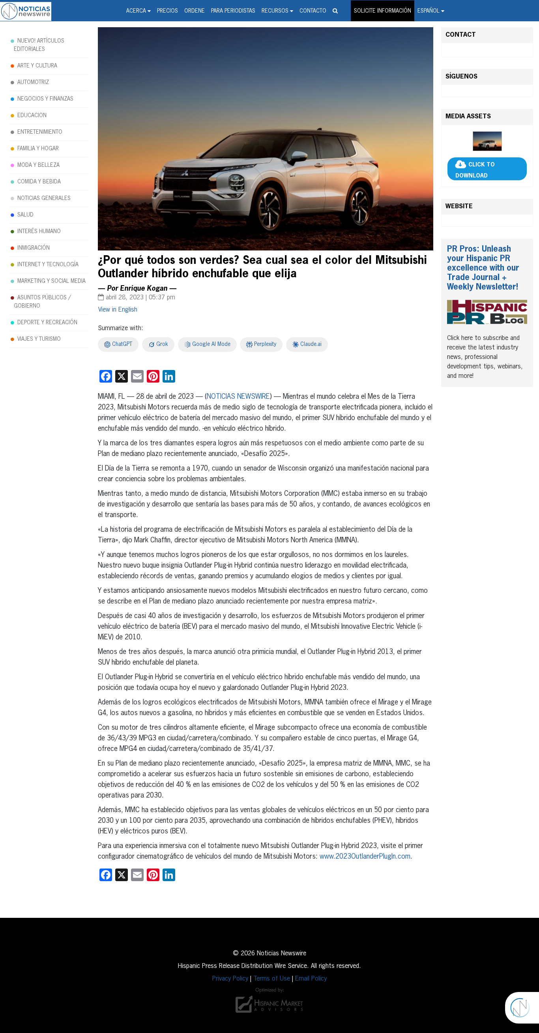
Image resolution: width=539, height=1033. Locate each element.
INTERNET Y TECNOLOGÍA (48, 264)
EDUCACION (32, 115)
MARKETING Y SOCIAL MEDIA (51, 281)
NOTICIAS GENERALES (44, 198)
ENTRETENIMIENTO (39, 132)
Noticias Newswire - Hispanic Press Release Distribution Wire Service (25, 11)
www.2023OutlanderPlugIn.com (365, 856)
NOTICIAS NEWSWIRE (238, 396)
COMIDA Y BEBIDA (39, 182)
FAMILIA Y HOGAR (38, 148)
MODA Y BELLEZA (38, 165)
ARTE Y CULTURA (37, 66)
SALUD (25, 215)
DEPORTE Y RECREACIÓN (47, 322)
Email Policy (311, 979)
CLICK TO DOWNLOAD (475, 170)
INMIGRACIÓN (33, 248)
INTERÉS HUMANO (39, 231)
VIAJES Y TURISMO (39, 339)
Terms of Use (271, 979)
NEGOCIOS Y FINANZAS (45, 99)
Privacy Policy (230, 979)
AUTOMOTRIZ (33, 82)
